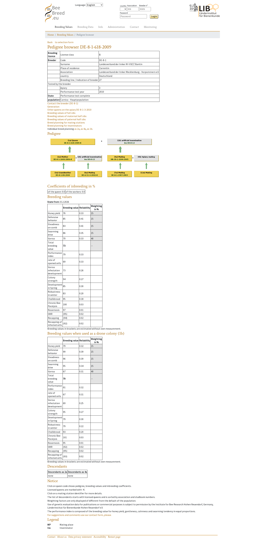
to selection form (64, 42)
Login (154, 16)
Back (49, 42)
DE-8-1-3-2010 (69, 109)
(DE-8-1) (62, 103)
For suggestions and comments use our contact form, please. (79, 514)
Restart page (114, 536)
